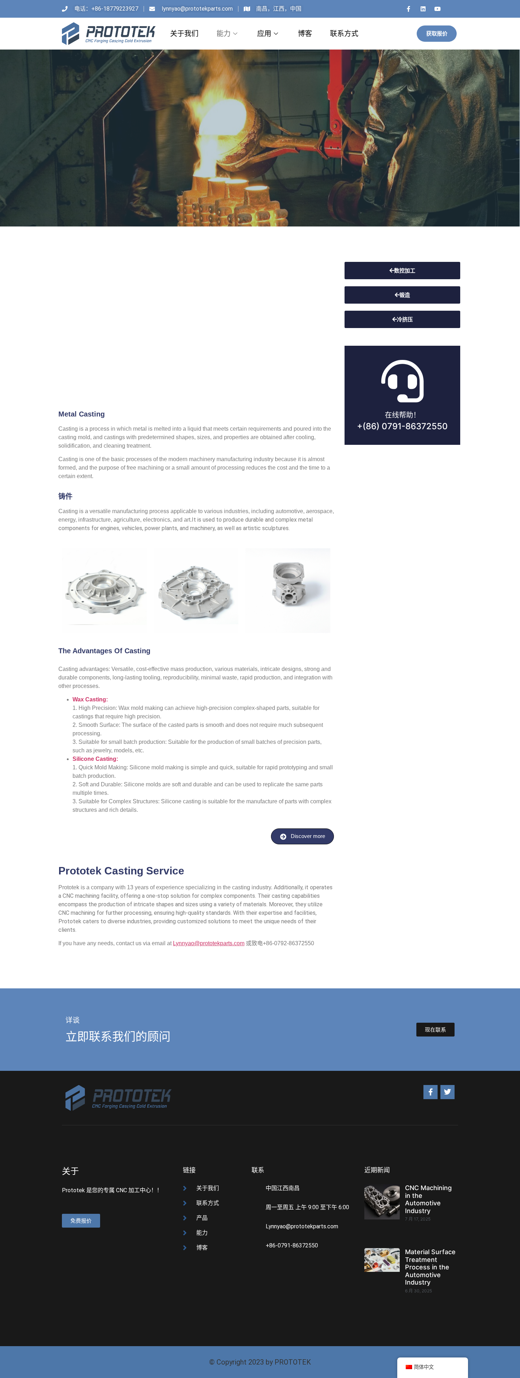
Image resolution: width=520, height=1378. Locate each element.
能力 (223, 34)
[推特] (447, 1092)
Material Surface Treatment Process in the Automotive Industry (430, 1267)
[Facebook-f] (430, 1092)
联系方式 (344, 34)
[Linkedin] (423, 9)
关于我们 (184, 34)
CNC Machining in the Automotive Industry (428, 1199)
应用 (264, 34)
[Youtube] (437, 9)
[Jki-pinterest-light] (452, 9)
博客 (305, 34)
